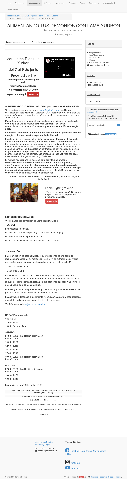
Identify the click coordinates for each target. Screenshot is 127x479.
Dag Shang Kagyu (42, 444)
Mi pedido (108, 3)
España (55, 15)
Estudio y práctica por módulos (37, 15)
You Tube (75, 468)
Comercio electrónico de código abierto (106, 477)
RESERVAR (33, 94)
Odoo (81, 477)
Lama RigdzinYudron (49, 110)
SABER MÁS (52, 201)
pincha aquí (92, 112)
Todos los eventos (14, 15)
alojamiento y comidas (35, 304)
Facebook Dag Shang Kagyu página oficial (85, 452)
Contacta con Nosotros (44, 442)
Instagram (75, 462)
